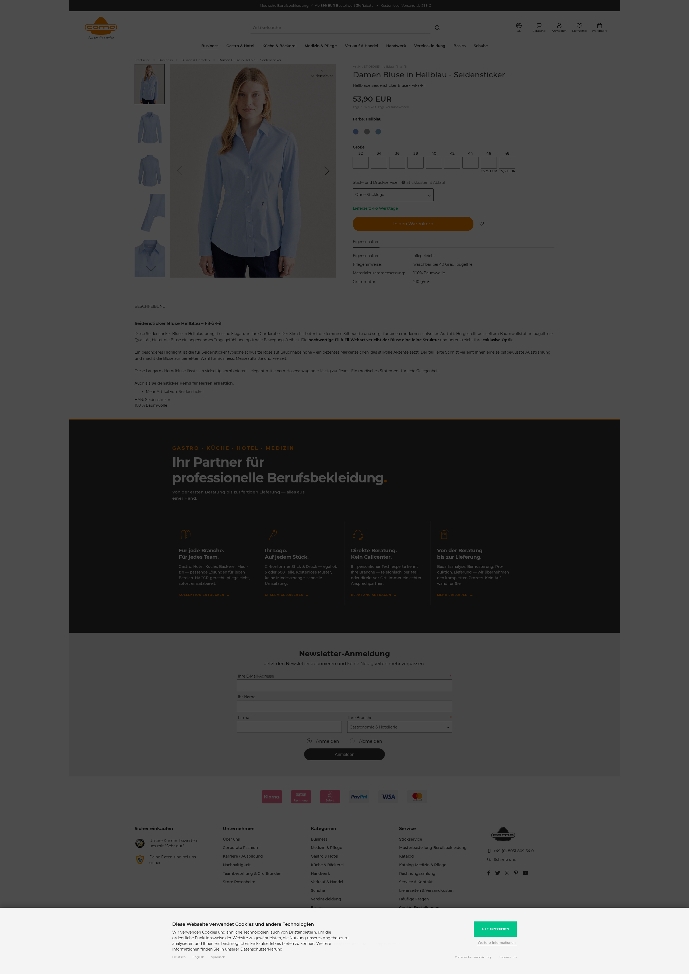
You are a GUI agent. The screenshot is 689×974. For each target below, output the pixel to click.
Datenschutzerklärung (473, 957)
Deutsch (179, 957)
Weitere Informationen (497, 942)
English (198, 957)
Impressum (508, 957)
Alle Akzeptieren (495, 929)
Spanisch (218, 957)
